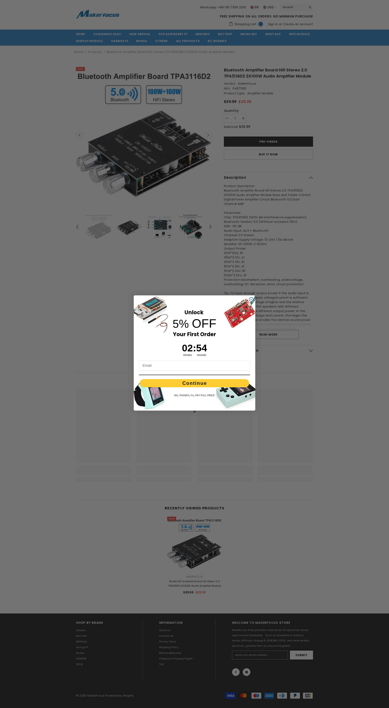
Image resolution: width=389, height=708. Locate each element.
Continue (194, 383)
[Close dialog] (251, 299)
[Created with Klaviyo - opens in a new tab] (194, 412)
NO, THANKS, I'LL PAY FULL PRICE (194, 395)
